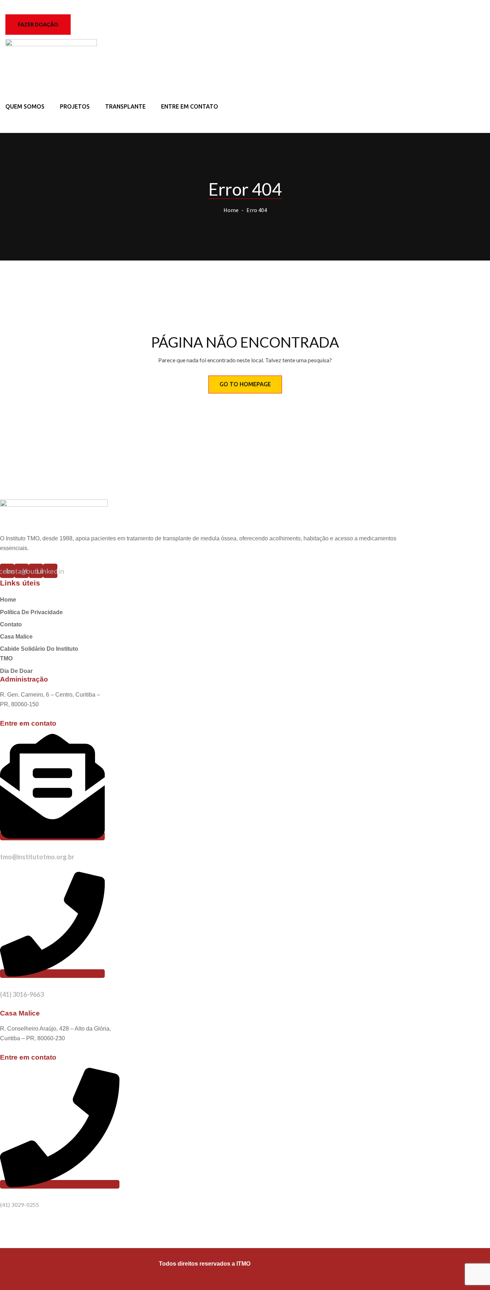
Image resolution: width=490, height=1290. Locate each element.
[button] (38, 24)
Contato (11, 624)
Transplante (125, 106)
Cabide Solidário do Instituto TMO (39, 653)
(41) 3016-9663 (22, 994)
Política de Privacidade (31, 612)
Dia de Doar (16, 671)
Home (231, 210)
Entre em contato (189, 106)
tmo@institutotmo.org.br (37, 857)
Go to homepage (245, 384)
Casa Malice (16, 637)
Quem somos (24, 106)
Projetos (75, 106)
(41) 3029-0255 (19, 1204)
